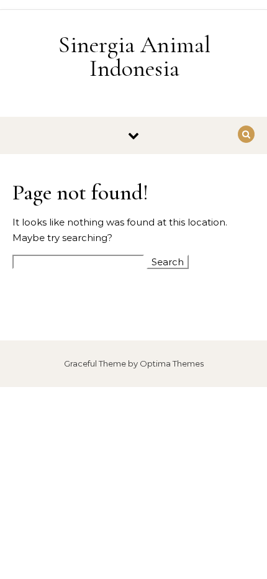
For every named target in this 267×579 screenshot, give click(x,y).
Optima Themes (172, 363)
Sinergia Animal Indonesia (134, 56)
